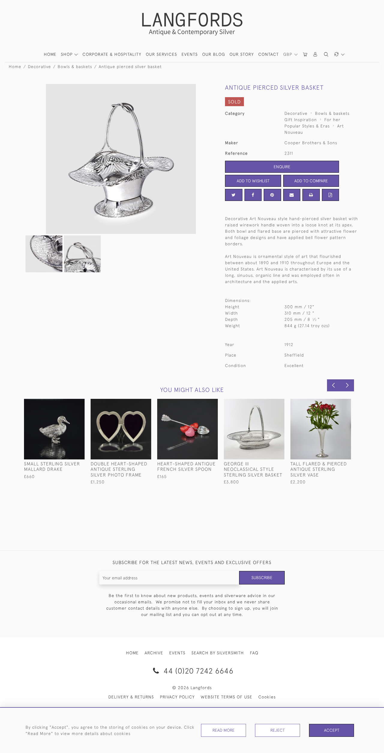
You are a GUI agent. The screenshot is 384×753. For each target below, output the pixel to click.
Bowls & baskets (75, 66)
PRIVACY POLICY (177, 697)
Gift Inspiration (300, 119)
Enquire (282, 166)
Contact (268, 54)
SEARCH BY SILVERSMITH (217, 652)
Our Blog (213, 54)
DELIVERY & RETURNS (131, 697)
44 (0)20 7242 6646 (197, 670)
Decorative (39, 66)
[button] (316, 54)
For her (332, 119)
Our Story (242, 54)
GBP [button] (288, 54)
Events (190, 54)
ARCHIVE (154, 652)
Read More (223, 730)
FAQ (254, 652)
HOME (50, 54)
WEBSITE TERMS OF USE (226, 697)
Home (15, 66)
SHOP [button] (67, 54)
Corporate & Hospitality (111, 54)
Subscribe (261, 577)
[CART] (305, 54)
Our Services (161, 54)
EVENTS (177, 652)
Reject (277, 730)
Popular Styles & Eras (307, 126)
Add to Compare (311, 180)
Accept (331, 730)
